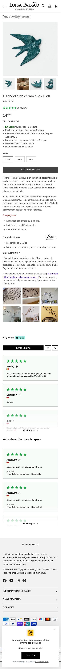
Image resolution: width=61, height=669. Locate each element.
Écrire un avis (23, 348)
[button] (56, 6)
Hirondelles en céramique (20, 16)
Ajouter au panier (30, 170)
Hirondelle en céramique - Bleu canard (16, 18)
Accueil (5, 16)
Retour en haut (29, 544)
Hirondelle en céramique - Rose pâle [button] (24, 474)
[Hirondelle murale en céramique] (30, 289)
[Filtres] (48, 347)
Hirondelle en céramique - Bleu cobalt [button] (24, 507)
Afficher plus (29, 430)
